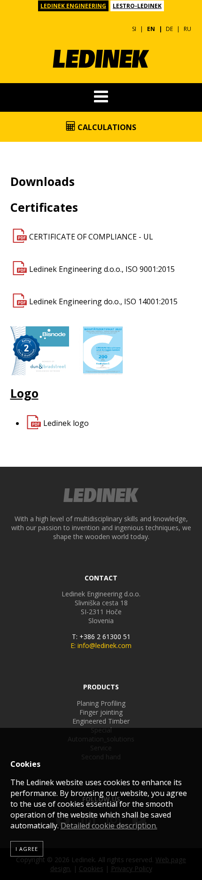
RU (187, 29)
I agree (27, 848)
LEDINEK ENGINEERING (73, 6)
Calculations (106, 127)
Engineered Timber (101, 721)
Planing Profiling (101, 703)
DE (169, 29)
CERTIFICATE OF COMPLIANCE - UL (91, 237)
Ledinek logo (66, 423)
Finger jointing (101, 712)
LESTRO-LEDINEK (137, 6)
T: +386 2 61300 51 (101, 636)
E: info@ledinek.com (101, 645)
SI (134, 29)
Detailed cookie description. (109, 825)
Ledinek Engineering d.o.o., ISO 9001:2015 (102, 269)
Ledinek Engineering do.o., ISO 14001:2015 (103, 301)
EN (151, 29)
